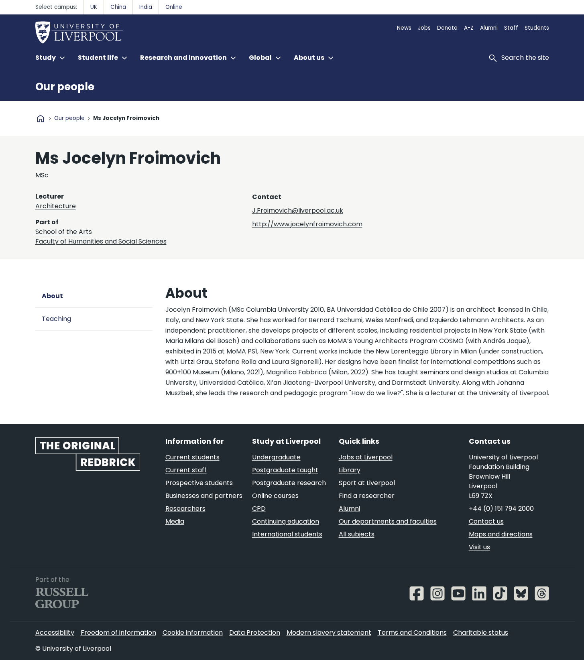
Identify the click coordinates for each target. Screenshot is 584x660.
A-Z (469, 28)
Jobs (424, 28)
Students (537, 28)
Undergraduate (276, 457)
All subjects (356, 534)
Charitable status (480, 632)
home (40, 118)
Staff (511, 28)
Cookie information (193, 632)
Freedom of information (118, 632)
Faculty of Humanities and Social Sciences (101, 241)
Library (349, 470)
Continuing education (285, 521)
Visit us (479, 547)
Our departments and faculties (388, 521)
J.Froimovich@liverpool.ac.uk (297, 210)
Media (174, 521)
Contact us (486, 521)
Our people (64, 86)
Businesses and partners (203, 495)
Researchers (185, 508)
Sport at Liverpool (367, 482)
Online (173, 7)
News (404, 28)
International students (287, 534)
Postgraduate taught (285, 470)
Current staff (186, 470)
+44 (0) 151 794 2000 (501, 508)
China (118, 7)
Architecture (55, 206)
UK (93, 7)
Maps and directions (501, 534)
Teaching (56, 318)
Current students (192, 457)
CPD (259, 508)
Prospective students (199, 482)
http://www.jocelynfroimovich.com (307, 224)
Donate (447, 28)
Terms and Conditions (412, 632)
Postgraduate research (289, 482)
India (145, 7)
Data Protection (254, 632)
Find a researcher (367, 495)
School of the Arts (63, 231)
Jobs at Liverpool (366, 457)
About (52, 296)
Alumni (489, 28)
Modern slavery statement (329, 632)
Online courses (275, 495)
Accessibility (54, 632)
